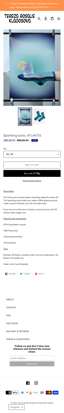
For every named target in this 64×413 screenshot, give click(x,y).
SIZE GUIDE (12, 323)
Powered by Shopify (45, 403)
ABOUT (10, 299)
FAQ (8, 315)
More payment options (32, 180)
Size (5, 148)
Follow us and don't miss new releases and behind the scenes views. (32, 349)
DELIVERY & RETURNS (17, 331)
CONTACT (11, 307)
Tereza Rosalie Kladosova (28, 403)
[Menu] (58, 18)
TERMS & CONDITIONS (18, 339)
